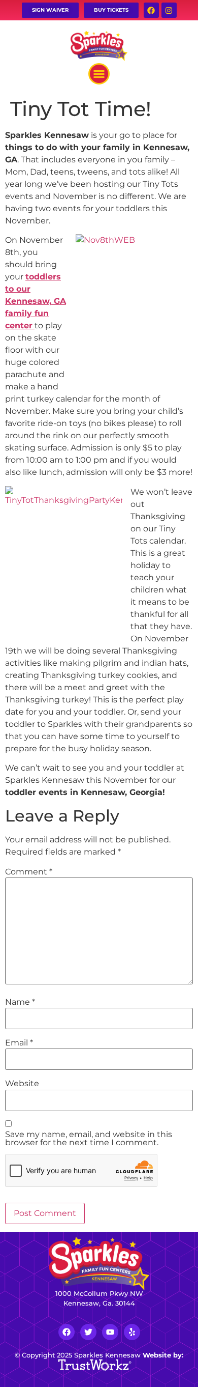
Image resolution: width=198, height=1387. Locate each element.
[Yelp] (132, 1332)
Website (22, 1084)
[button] (99, 73)
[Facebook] (151, 10)
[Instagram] (169, 10)
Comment (28, 872)
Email (19, 1043)
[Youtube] (110, 1332)
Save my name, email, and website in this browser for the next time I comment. (88, 1138)
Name (20, 1002)
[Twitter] (88, 1332)
